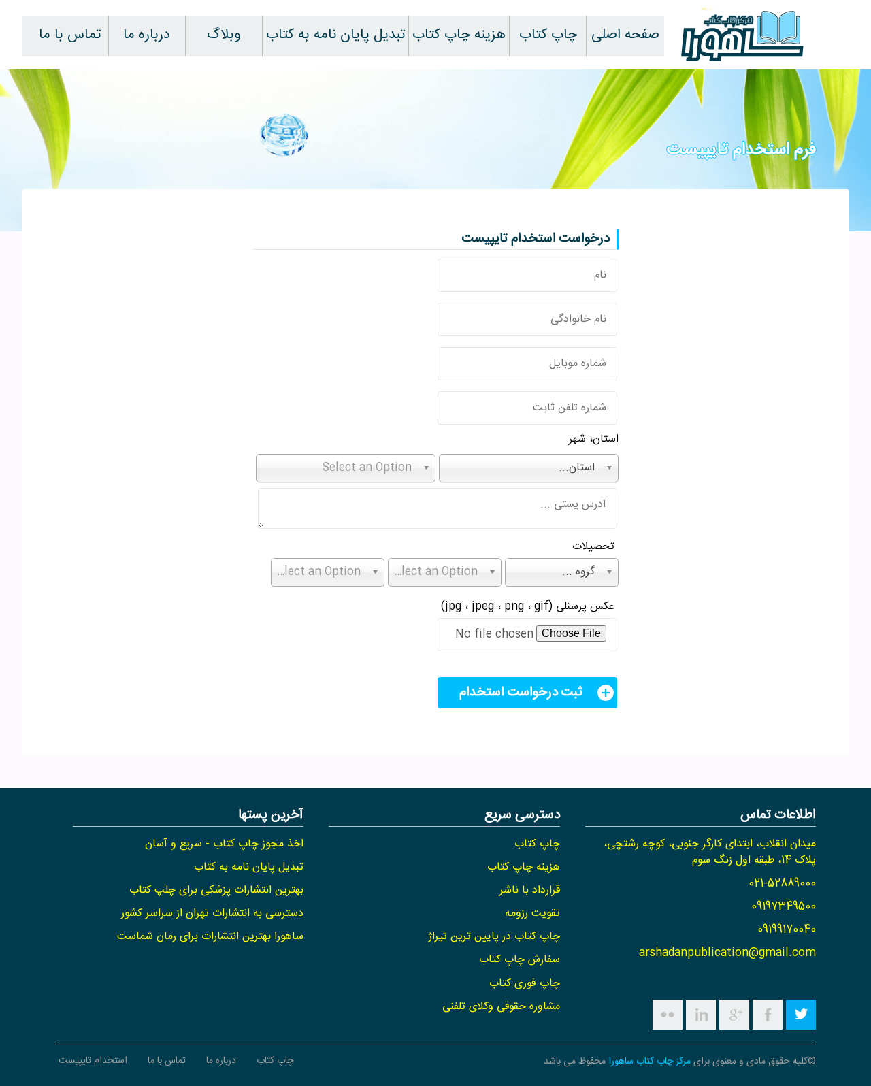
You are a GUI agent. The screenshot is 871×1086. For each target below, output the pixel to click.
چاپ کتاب (548, 35)
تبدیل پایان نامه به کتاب (335, 35)
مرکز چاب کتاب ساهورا (649, 1061)
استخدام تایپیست (93, 1060)
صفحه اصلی (625, 35)
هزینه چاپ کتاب (459, 35)
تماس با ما (70, 35)
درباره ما (146, 35)
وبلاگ (224, 35)
